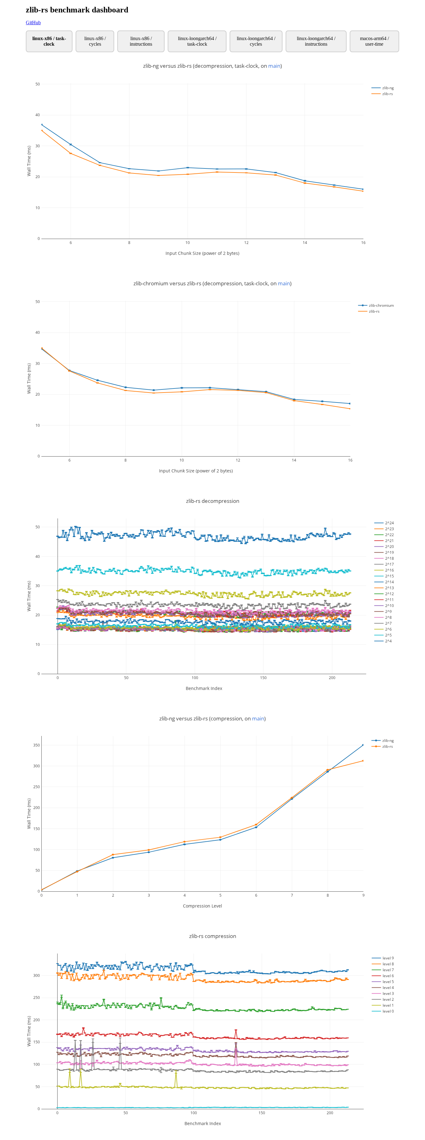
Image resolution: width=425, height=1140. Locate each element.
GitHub (33, 22)
